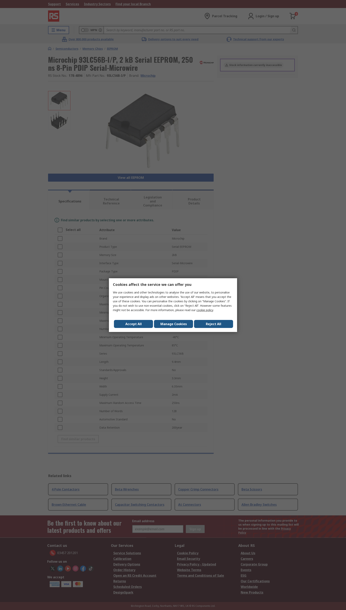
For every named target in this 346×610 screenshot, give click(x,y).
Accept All (133, 324)
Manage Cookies (173, 324)
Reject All (213, 324)
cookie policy (204, 310)
